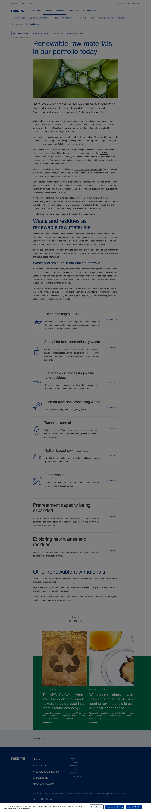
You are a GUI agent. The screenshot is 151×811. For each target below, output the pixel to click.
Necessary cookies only (114, 807)
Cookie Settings (96, 807)
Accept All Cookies (133, 807)
